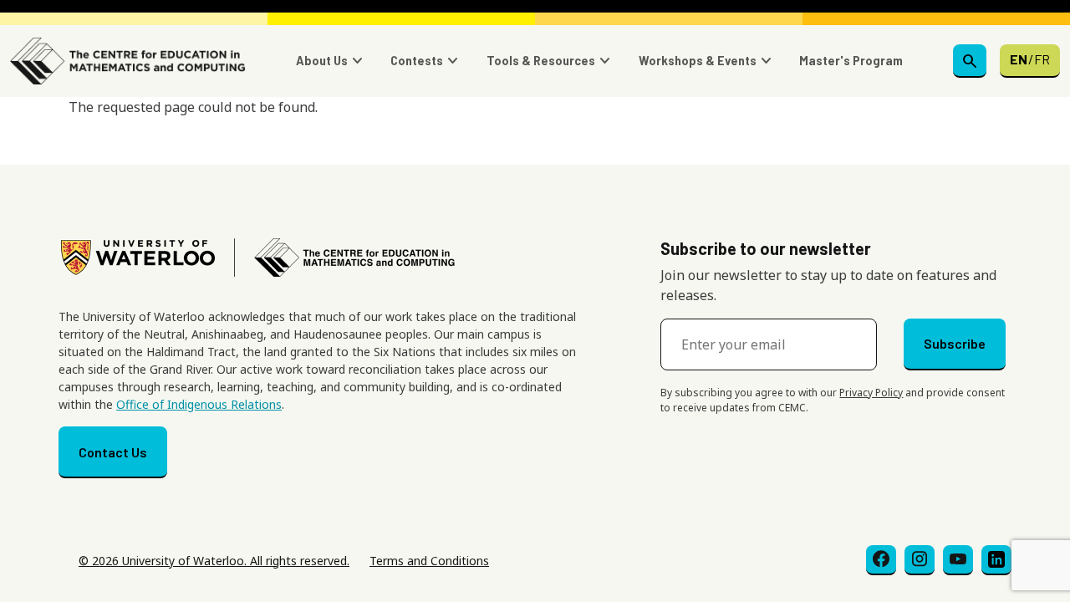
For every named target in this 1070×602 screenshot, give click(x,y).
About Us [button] (322, 61)
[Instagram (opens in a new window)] (919, 560)
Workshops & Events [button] (698, 61)
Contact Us (113, 452)
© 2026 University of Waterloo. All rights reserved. (214, 561)
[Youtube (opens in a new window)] (958, 560)
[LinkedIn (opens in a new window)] (996, 560)
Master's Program (851, 61)
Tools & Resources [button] (541, 61)
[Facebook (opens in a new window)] (881, 560)
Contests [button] (416, 61)
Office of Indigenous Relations (199, 404)
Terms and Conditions (429, 561)
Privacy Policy (871, 392)
